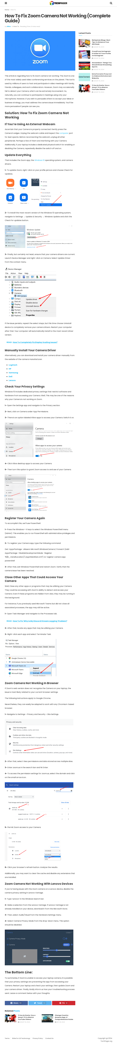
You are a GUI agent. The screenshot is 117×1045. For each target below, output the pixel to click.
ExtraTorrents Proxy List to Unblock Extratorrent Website (102, 76)
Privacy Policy (38, 1038)
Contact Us (49, 1038)
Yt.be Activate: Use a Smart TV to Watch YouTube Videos (26, 1017)
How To (13, 10)
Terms (7, 1038)
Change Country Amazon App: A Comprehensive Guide (64, 1017)
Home (7, 10)
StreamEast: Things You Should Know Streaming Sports (102, 65)
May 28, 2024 (60, 1022)
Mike (9, 26)
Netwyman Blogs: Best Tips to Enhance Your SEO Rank (101, 42)
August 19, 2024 (24, 1022)
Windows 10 (39, 160)
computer (63, 133)
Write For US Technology (21, 1038)
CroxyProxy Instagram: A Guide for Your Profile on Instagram (101, 53)
